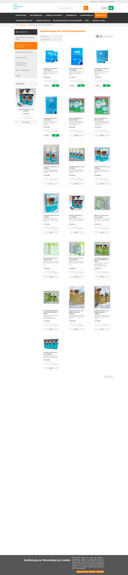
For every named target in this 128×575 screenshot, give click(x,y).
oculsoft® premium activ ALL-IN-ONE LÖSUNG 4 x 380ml (101, 259)
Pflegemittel (100, 15)
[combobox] (51, 36)
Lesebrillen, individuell (54, 15)
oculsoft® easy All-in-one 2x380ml (51, 167)
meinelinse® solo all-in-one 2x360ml (50, 119)
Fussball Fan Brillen (43, 20)
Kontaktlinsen (21, 15)
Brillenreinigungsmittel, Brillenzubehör (67, 20)
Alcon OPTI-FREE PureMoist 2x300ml (101, 119)
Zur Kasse (94, 1)
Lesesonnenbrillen (86, 15)
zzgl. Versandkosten (54, 81)
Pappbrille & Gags (98, 20)
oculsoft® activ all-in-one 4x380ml (102, 167)
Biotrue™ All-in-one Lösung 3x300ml (76, 259)
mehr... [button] (47, 85)
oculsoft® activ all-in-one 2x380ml (51, 216)
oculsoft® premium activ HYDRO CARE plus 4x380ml (76, 312)
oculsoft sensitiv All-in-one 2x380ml (76, 216)
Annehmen (100, 571)
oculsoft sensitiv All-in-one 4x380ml (50, 353)
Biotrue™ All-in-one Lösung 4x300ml (50, 259)
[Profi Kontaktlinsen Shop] (21, 6)
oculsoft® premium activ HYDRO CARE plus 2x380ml (101, 312)
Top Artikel (20, 84)
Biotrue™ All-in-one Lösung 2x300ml (101, 216)
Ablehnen (92, 571)
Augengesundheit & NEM (24, 20)
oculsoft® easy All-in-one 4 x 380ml (76, 167)
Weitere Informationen (82, 571)
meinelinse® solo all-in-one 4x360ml (101, 69)
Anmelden (111, 1)
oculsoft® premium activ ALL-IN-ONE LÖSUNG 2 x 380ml (50, 312)
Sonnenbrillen (71, 15)
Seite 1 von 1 (109, 36)
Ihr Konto (102, 1)
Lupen (86, 20)
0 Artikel (104, 8)
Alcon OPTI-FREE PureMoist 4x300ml (76, 119)
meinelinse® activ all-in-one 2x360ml (76, 69)
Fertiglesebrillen (36, 15)
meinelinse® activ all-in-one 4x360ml (50, 69)
